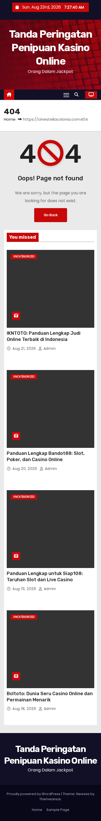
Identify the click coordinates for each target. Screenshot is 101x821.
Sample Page (57, 809)
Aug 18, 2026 (24, 708)
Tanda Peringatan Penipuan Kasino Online (50, 47)
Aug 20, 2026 (25, 468)
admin (49, 348)
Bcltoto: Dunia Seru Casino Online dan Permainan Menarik (50, 697)
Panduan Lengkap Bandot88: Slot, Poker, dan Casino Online (46, 456)
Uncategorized (23, 256)
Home (10, 119)
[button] (78, 94)
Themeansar (50, 799)
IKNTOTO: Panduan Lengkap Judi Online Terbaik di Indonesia (44, 336)
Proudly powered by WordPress (34, 793)
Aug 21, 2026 (24, 348)
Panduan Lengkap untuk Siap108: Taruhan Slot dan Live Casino (45, 577)
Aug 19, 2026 (24, 588)
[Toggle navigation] (66, 95)
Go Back (50, 215)
